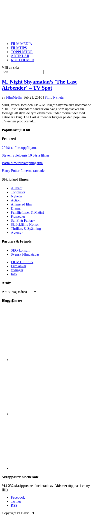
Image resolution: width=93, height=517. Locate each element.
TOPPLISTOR (22, 52)
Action (16, 200)
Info (14, 274)
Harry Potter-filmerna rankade (23, 170)
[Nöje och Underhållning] (51, 468)
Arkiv (6, 292)
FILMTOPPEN (22, 262)
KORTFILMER (22, 60)
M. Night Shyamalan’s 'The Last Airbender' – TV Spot (39, 85)
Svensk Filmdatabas (25, 254)
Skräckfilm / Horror (25, 224)
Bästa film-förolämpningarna (22, 163)
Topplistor (18, 192)
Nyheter (59, 97)
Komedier (18, 216)
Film (48, 97)
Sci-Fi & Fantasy (23, 220)
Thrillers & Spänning (26, 228)
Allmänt (16, 188)
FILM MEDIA (21, 44)
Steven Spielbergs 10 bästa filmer (25, 155)
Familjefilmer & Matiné (27, 212)
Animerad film (21, 204)
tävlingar (17, 270)
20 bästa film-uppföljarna (19, 148)
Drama (16, 208)
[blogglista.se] (51, 360)
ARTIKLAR (20, 56)
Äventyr (17, 232)
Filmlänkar (18, 266)
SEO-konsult (20, 250)
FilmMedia (14, 97)
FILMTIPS (19, 48)
